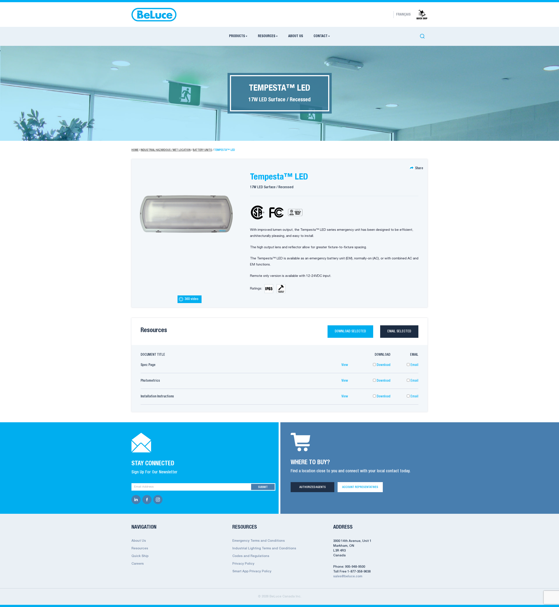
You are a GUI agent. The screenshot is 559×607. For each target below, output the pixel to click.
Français (403, 14)
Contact (321, 36)
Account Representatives (360, 487)
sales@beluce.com (347, 576)
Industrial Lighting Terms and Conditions (264, 548)
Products (237, 36)
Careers (137, 563)
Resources (266, 36)
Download (383, 365)
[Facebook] (147, 499)
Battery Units (202, 150)
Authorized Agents (312, 487)
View (345, 365)
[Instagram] (158, 499)
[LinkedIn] (136, 499)
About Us (295, 36)
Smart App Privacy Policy (251, 571)
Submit (263, 487)
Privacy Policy (243, 563)
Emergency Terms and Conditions (258, 541)
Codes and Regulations (250, 556)
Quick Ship (139, 556)
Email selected (399, 331)
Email (414, 365)
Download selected (350, 331)
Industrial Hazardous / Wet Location (166, 150)
